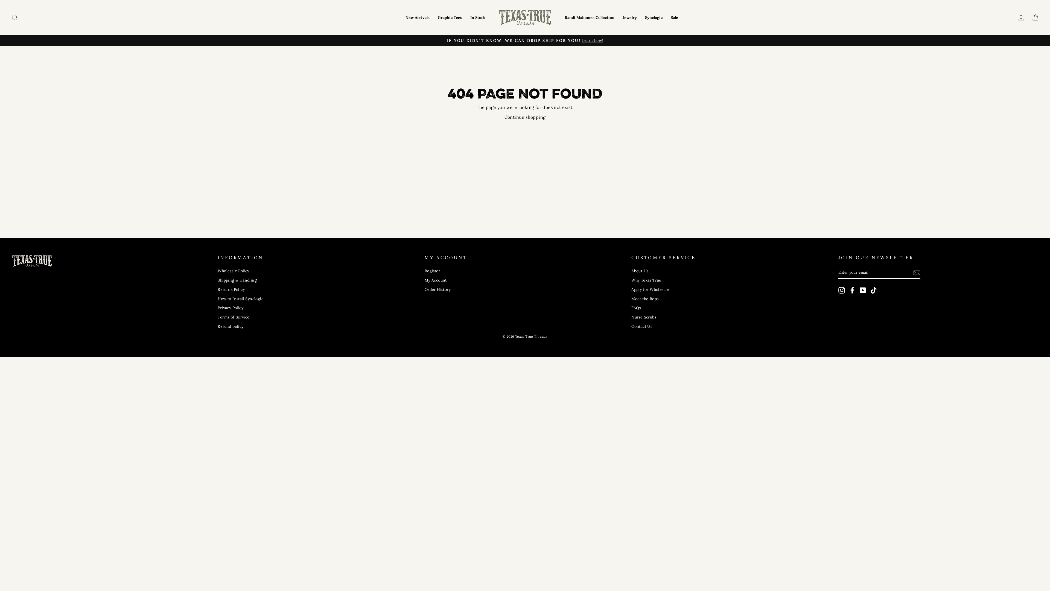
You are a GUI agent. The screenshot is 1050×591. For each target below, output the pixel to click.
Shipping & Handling (237, 280)
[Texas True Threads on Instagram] (841, 290)
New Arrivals (418, 17)
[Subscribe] (916, 272)
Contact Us (641, 326)
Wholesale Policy (233, 270)
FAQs (636, 307)
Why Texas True (646, 280)
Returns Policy (231, 289)
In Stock (477, 17)
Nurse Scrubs (643, 317)
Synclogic (654, 17)
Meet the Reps (644, 298)
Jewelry (630, 17)
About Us (639, 270)
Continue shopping (525, 117)
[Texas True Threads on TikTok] (873, 290)
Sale (674, 17)
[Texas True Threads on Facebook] (852, 290)
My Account (436, 280)
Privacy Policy (230, 307)
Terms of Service (233, 317)
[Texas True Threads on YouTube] (863, 290)
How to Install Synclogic (240, 298)
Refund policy (230, 326)
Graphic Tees (450, 17)
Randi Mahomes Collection (589, 17)
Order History (438, 289)
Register (432, 270)
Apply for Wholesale (650, 289)
